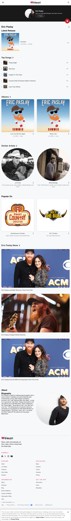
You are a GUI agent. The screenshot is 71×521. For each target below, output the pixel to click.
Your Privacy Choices (23, 505)
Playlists (3, 475)
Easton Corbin (62, 185)
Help (2, 505)
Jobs (2, 499)
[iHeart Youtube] (12, 456)
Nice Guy (12, 69)
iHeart (3, 464)
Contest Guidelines (6, 493)
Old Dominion (45, 185)
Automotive (39, 482)
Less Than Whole (14, 87)
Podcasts (3, 469)
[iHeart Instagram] (8, 456)
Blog (2, 488)
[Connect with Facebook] (2, 456)
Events (38, 469)
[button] (67, 21)
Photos (38, 475)
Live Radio (4, 467)
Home (37, 485)
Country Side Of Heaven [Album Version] (22, 81)
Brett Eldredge (47, 13)
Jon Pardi (40, 13)
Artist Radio (4, 472)
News (37, 464)
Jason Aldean (18, 185)
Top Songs (6, 57)
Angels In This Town (15, 75)
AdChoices (48, 505)
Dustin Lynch (9, 185)
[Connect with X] (5, 456)
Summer (23, 42)
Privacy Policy (10, 505)
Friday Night (13, 63)
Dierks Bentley (26, 185)
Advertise (3, 485)
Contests (38, 472)
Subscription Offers (6, 496)
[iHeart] (35, 3)
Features (38, 467)
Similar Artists (8, 145)
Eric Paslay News (9, 245)
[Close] (68, 512)
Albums (5, 96)
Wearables (39, 488)
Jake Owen (54, 13)
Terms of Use (38, 505)
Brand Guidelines (6, 490)
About (3, 482)
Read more (4, 414)
